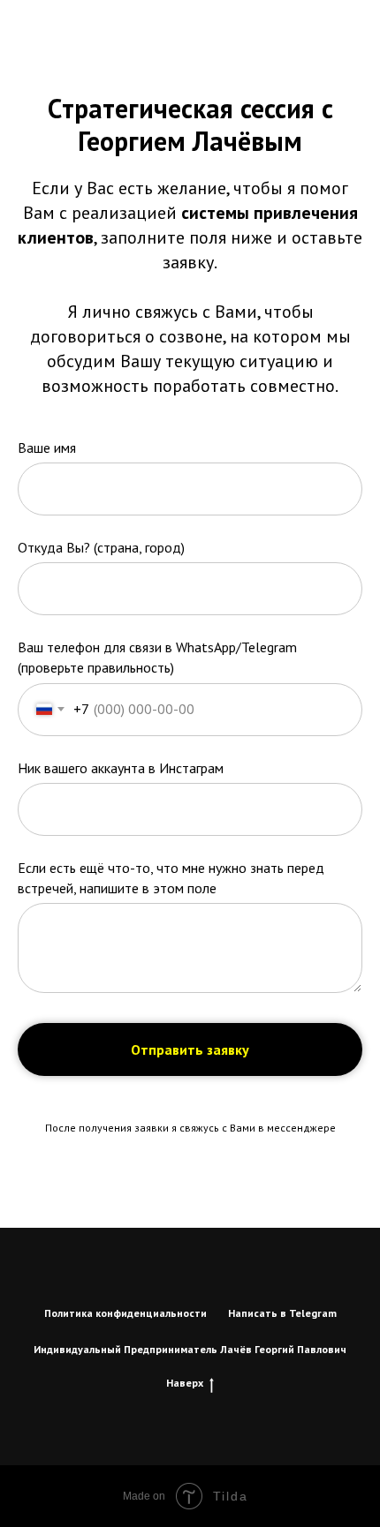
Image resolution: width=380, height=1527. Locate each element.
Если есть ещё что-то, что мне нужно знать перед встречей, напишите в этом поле (171, 878)
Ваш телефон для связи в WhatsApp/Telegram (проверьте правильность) (157, 657)
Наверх (184, 1382)
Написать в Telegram (282, 1313)
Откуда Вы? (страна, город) (101, 547)
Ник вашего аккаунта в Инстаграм (121, 768)
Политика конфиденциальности (125, 1313)
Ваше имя (47, 447)
